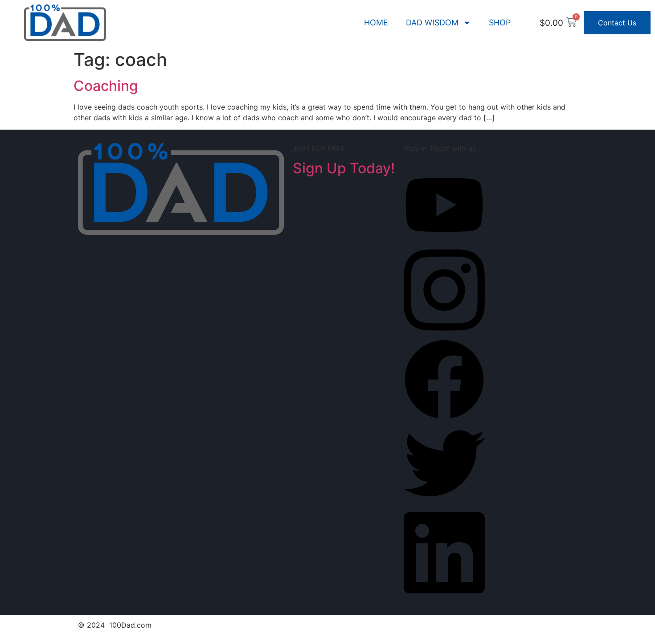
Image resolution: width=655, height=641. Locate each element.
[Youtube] (444, 238)
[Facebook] (444, 417)
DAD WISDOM (432, 22)
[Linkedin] (444, 596)
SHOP (500, 22)
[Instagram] (444, 333)
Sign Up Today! (344, 168)
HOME (376, 22)
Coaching (106, 85)
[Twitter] (444, 501)
